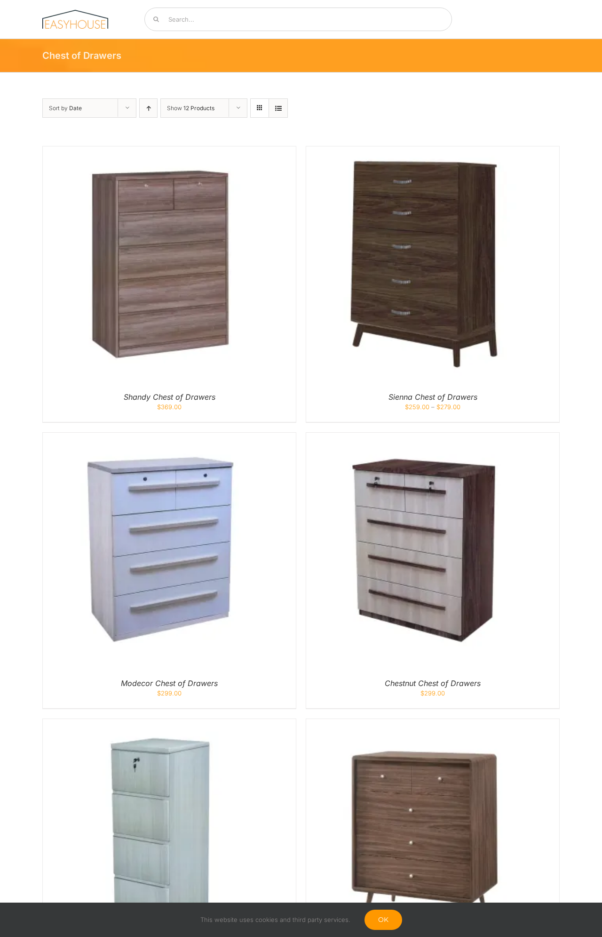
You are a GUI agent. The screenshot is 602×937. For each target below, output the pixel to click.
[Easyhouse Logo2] (75, 12)
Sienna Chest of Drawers (432, 397)
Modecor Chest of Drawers (169, 683)
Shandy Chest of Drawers (169, 397)
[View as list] (278, 108)
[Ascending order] (148, 108)
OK (383, 919)
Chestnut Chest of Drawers (433, 683)
